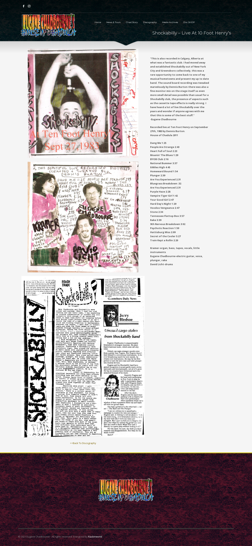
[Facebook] (23, 6)
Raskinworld (95, 536)
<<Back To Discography (83, 443)
